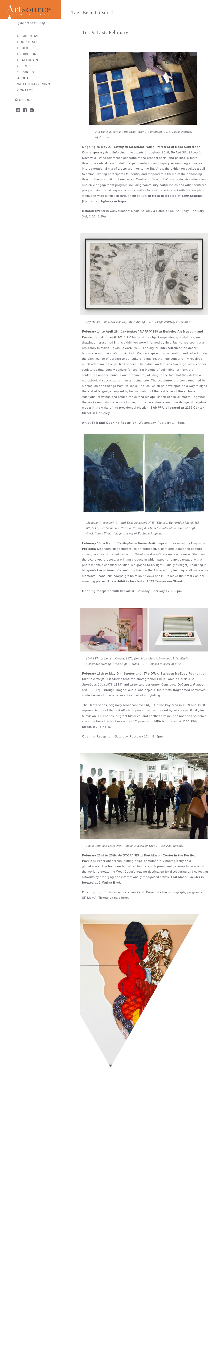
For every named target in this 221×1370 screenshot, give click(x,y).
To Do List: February (105, 32)
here (124, 897)
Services (25, 72)
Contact (25, 90)
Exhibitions (28, 54)
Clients (24, 66)
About (23, 78)
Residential (28, 36)
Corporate (27, 42)
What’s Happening (33, 84)
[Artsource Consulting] (30, 10)
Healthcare (28, 60)
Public (23, 48)
